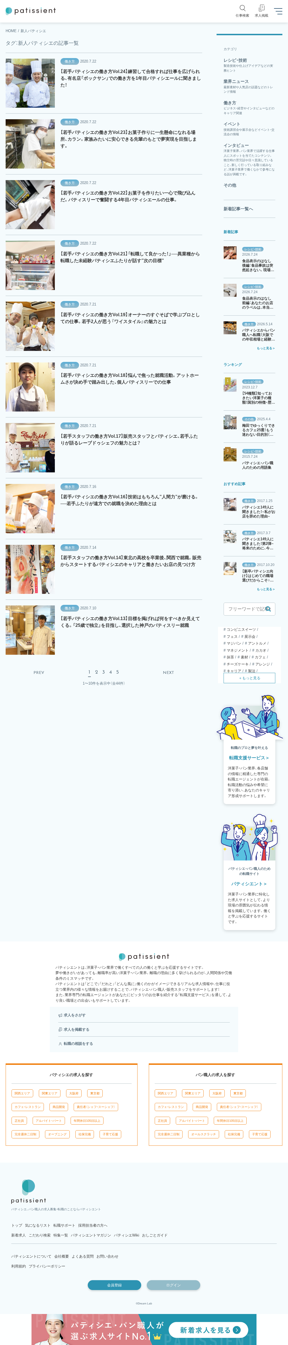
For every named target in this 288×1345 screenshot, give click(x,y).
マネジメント (238, 650)
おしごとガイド (155, 1235)
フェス (232, 636)
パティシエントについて (31, 1256)
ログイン (173, 1285)
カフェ (260, 657)
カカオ (260, 650)
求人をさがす (75, 1015)
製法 (251, 671)
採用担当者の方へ (92, 1225)
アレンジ (262, 664)
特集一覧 (60, 1235)
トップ (16, 1225)
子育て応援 (110, 1134)
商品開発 (59, 1107)
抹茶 (230, 657)
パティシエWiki (126, 1235)
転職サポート (64, 1225)
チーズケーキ (238, 664)
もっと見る (264, 348)
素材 (244, 657)
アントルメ (257, 643)
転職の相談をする (78, 1043)
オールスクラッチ (203, 1134)
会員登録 (114, 1285)
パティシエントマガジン (91, 1235)
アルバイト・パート (49, 1120)
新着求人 (18, 1235)
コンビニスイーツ (241, 629)
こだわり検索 (40, 1235)
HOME (11, 31)
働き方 (70, 61)
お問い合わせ (107, 1256)
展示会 (249, 636)
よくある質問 (83, 1256)
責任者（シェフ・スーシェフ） (96, 1107)
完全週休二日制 (25, 1134)
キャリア (234, 671)
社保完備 (84, 1134)
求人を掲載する (76, 1029)
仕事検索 (242, 15)
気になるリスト (38, 1225)
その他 (249, 419)
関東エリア (49, 1093)
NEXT (168, 673)
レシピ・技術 (252, 249)
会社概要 (61, 1256)
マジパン (234, 643)
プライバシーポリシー (47, 1266)
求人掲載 (261, 15)
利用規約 (18, 1266)
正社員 (19, 1120)
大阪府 (73, 1093)
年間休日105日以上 (87, 1120)
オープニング (57, 1134)
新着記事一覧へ (238, 208)
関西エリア (22, 1093)
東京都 (95, 1093)
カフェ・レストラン (28, 1107)
